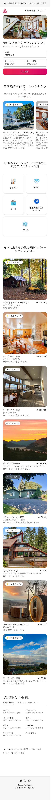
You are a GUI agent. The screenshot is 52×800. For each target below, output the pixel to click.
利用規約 (31, 787)
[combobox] (25, 54)
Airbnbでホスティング (35, 10)
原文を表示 (41, 3)
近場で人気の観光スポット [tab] (28, 702)
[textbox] (14, 63)
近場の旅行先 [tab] (8, 702)
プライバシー (20, 787)
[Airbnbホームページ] (5, 11)
